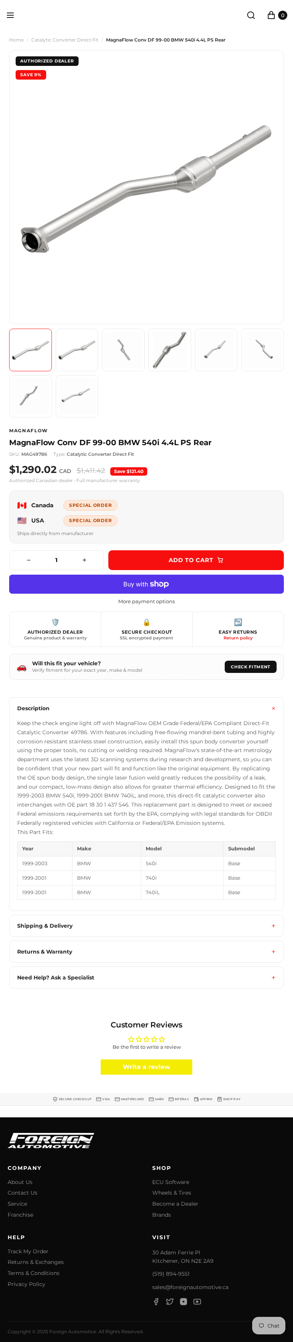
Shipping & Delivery (44, 925)
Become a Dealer (175, 1204)
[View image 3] (123, 350)
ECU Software (170, 1182)
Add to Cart (191, 560)
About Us (20, 1182)
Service (17, 1204)
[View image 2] (77, 350)
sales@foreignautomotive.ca (190, 1287)
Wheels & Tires (171, 1193)
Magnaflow (28, 430)
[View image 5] (216, 350)
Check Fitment (250, 666)
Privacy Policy (26, 1284)
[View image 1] (30, 350)
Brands (161, 1215)
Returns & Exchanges (36, 1262)
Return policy (238, 638)
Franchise (20, 1215)
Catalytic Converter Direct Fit (64, 40)
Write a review (146, 1066)
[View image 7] (30, 396)
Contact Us (22, 1193)
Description (33, 708)
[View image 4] (169, 350)
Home (16, 40)
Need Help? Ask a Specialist (55, 977)
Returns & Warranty (44, 951)
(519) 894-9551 (171, 1273)
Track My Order (28, 1251)
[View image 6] (262, 350)
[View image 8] (77, 396)
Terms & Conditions (34, 1273)
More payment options (146, 601)
